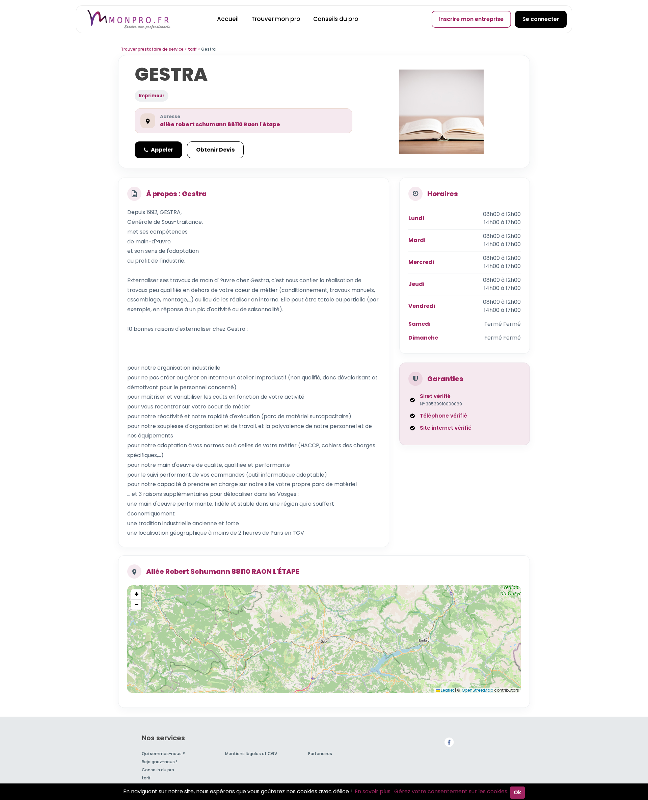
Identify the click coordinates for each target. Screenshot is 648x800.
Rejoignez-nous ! (159, 762)
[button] (136, 594)
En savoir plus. (373, 791)
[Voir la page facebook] (448, 742)
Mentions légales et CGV (251, 753)
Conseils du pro (335, 19)
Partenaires (320, 753)
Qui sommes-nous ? (163, 753)
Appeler (162, 150)
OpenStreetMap (477, 690)
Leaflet (447, 690)
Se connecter (540, 19)
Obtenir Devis (215, 150)
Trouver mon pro (275, 19)
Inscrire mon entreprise (471, 19)
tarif (146, 778)
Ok (517, 792)
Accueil (228, 19)
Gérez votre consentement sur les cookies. (451, 791)
